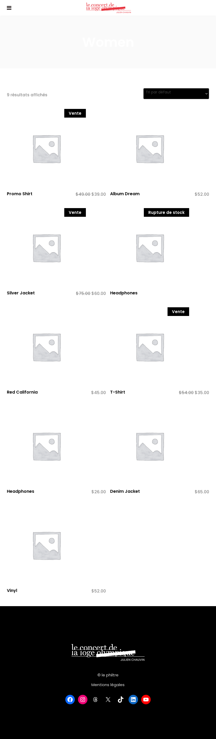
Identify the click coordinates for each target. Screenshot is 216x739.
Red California (22, 392)
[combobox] (176, 93)
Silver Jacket (21, 293)
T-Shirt (117, 392)
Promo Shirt (19, 194)
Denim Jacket (125, 491)
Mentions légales (108, 684)
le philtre (110, 675)
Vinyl (12, 590)
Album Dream (125, 194)
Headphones (124, 293)
